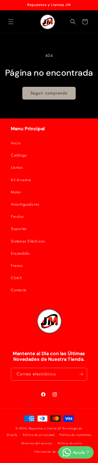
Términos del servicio (36, 443)
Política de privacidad (38, 435)
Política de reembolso (75, 435)
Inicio (16, 143)
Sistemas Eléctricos (28, 241)
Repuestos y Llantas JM (45, 428)
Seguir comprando (49, 93)
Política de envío (70, 443)
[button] (11, 22)
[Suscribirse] (81, 374)
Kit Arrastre (21, 180)
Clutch (16, 277)
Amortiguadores (25, 204)
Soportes (19, 228)
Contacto (19, 290)
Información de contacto (51, 451)
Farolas (17, 216)
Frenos (17, 265)
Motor (16, 192)
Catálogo (19, 155)
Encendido (20, 253)
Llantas (17, 167)
